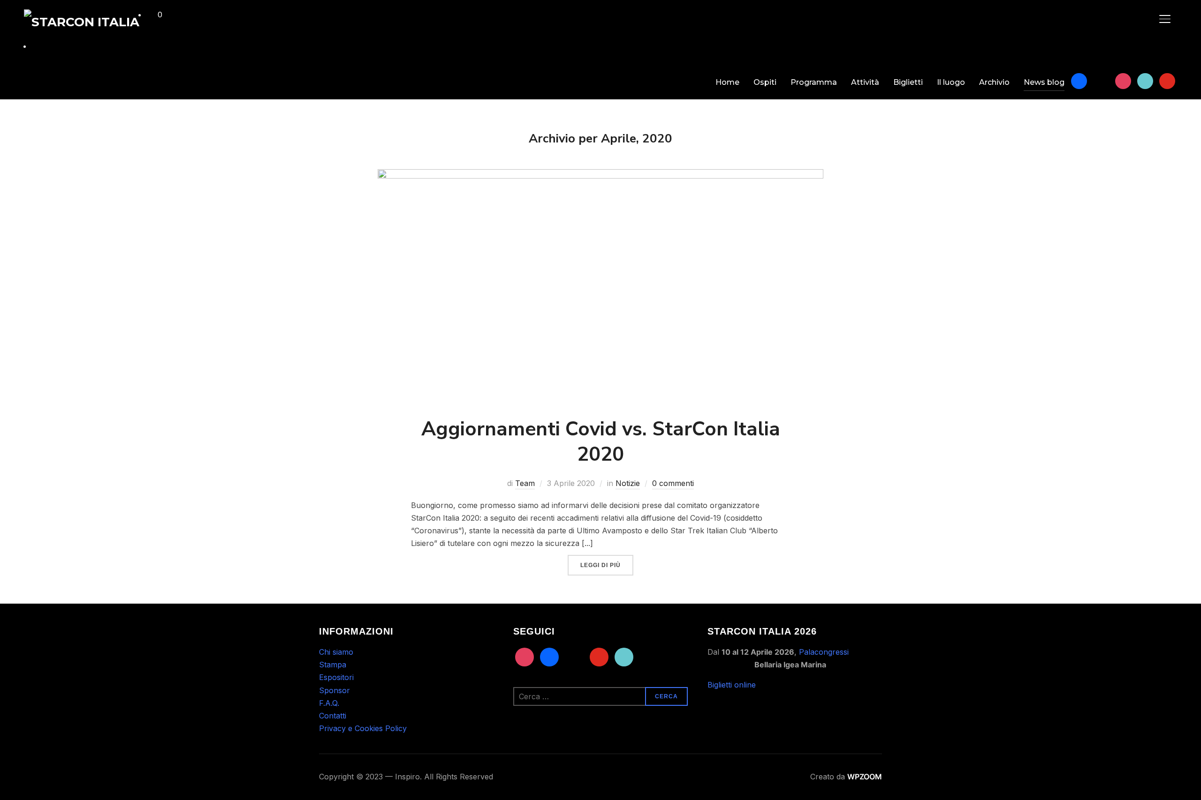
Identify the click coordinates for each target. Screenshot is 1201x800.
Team (525, 483)
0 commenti (673, 483)
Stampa (332, 664)
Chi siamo (336, 652)
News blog (1044, 82)
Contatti (332, 715)
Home (727, 82)
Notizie (628, 483)
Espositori (336, 677)
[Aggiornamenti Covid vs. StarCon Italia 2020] (600, 175)
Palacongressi (824, 652)
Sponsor (334, 690)
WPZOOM (864, 776)
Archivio (994, 82)
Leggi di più (600, 565)
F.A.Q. (329, 703)
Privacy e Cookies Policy (363, 728)
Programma (814, 82)
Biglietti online (731, 684)
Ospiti (764, 82)
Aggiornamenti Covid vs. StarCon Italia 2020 (600, 442)
